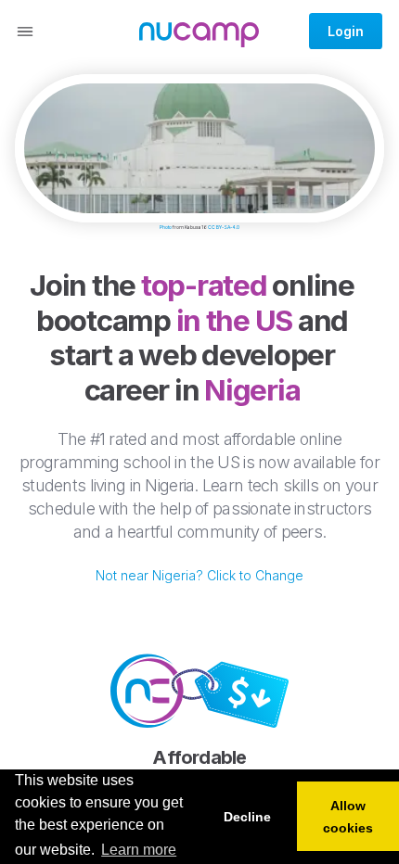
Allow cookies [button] (348, 816)
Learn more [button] (138, 850)
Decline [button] (247, 816)
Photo (166, 227)
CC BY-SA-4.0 (223, 227)
